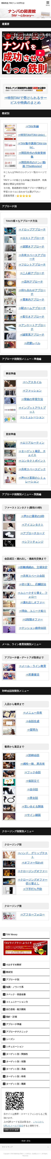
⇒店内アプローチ (32, 281)
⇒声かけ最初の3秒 (32, 516)
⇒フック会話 (32, 772)
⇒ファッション (32, 390)
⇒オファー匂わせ (32, 862)
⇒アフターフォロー (32, 914)
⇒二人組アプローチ (32, 273)
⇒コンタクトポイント (32, 460)
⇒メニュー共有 (32, 712)
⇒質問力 (32, 729)
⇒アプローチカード (32, 533)
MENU (48, 5)
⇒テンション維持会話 (32, 627)
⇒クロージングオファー (32, 871)
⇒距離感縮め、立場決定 (32, 567)
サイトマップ (7, 1147)
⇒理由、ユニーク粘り (32, 610)
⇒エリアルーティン (32, 442)
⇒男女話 (32, 797)
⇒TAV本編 (32, 126)
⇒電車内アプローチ (32, 299)
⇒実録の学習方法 (32, 399)
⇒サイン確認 (32, 815)
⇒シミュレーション (32, 417)
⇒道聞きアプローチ (32, 246)
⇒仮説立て (32, 780)
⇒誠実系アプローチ (32, 334)
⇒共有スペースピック (32, 469)
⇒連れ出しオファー (32, 602)
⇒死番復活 (32, 674)
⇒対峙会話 (32, 755)
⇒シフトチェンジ (32, 541)
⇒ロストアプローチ (32, 238)
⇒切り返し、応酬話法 (32, 584)
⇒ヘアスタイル (32, 382)
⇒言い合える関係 (32, 806)
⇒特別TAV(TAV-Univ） (32, 134)
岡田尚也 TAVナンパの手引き (13, 3)
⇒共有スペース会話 (32, 575)
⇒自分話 (32, 789)
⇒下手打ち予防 (32, 889)
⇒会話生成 (32, 721)
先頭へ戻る (26, 1141)
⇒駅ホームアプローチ (32, 308)
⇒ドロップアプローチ (32, 229)
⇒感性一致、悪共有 (32, 763)
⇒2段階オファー (32, 619)
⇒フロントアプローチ (32, 264)
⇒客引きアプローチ (32, 316)
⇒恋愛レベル (32, 343)
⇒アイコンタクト (32, 524)
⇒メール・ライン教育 (32, 666)
